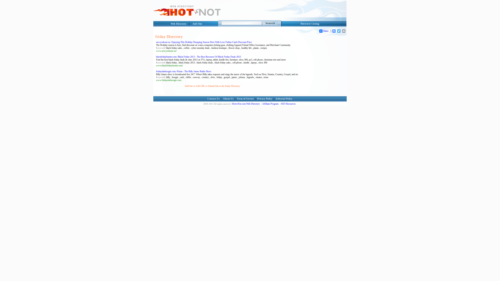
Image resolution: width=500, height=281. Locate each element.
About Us (228, 98)
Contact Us (213, 98)
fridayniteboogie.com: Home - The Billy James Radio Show (183, 71)
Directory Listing (310, 23)
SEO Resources (288, 103)
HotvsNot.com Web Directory (246, 103)
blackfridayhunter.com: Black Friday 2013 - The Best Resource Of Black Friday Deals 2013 (198, 56)
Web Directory (179, 23)
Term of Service (245, 98)
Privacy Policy (264, 98)
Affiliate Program (270, 103)
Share (326, 31)
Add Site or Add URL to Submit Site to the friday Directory (212, 86)
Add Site (197, 23)
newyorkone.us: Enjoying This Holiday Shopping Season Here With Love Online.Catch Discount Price (204, 42)
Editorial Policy (284, 98)
